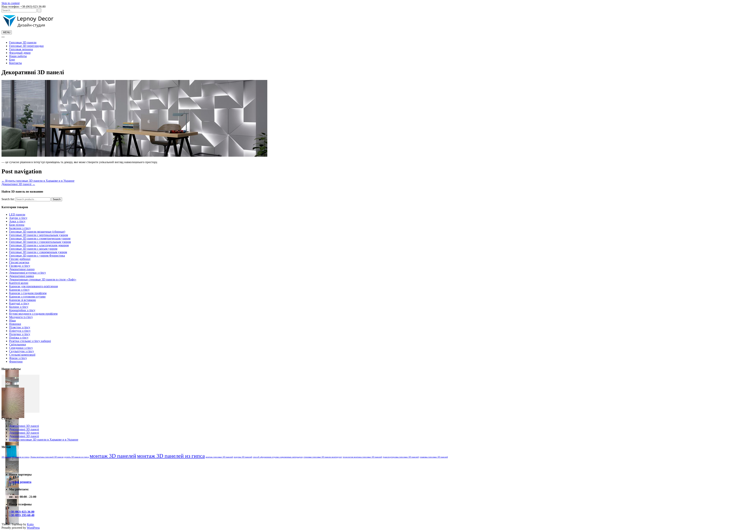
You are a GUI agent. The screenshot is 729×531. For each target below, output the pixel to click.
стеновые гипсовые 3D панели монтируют (322, 457)
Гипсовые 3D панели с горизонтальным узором (40, 241)
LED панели (17, 214)
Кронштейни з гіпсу (22, 310)
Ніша (12, 320)
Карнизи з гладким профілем (28, 293)
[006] (12, 470)
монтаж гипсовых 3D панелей (219, 457)
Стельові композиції (22, 354)
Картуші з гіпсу (19, 303)
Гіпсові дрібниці (19, 259)
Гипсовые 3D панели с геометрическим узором (39, 238)
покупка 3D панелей (243, 457)
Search (57, 199)
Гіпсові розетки (19, 262)
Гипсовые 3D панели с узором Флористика (37, 255)
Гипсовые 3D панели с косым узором (33, 248)
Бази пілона (16, 224)
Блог (12, 59)
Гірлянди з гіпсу (19, 265)
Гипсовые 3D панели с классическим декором (39, 245)
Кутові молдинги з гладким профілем (33, 313)
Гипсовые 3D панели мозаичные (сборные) (37, 231)
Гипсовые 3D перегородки (26, 45)
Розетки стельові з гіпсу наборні (30, 341)
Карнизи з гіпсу (19, 289)
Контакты (15, 63)
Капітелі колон (18, 282)
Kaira (30, 524)
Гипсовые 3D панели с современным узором (38, 252)
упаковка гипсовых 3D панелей (434, 457)
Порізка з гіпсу (18, 337)
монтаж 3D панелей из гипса (171, 456)
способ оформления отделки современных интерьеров (278, 457)
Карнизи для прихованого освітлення (33, 286)
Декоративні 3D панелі (18, 184)
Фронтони (16, 361)
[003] (12, 485)
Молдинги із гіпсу (21, 317)
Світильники (17, 344)
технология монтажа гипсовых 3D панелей (362, 457)
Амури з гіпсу (18, 218)
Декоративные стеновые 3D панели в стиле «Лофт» (42, 279)
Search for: (8, 199)
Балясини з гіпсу (20, 228)
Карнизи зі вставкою (22, 300)
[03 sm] (12, 493)
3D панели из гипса (20, 457)
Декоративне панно (22, 269)
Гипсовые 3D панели (22, 42)
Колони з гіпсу (18, 306)
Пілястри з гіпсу (19, 327)
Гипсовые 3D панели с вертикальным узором (38, 235)
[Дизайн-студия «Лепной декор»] (28, 28)
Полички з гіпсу (19, 334)
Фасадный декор (20, 52)
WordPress (33, 527)
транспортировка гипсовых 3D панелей (401, 457)
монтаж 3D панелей (113, 456)
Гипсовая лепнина (21, 49)
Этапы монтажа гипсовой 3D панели (47, 457)
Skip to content (11, 3)
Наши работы (18, 56)
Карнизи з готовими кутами (27, 296)
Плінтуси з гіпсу (20, 330)
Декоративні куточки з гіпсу (27, 272)
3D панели (6, 457)
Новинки (15, 324)
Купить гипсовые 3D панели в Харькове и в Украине (38, 180)
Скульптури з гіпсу (21, 351)
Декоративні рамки (21, 276)
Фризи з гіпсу (18, 358)
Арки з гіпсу (17, 221)
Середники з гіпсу (21, 347)
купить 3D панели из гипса (76, 457)
